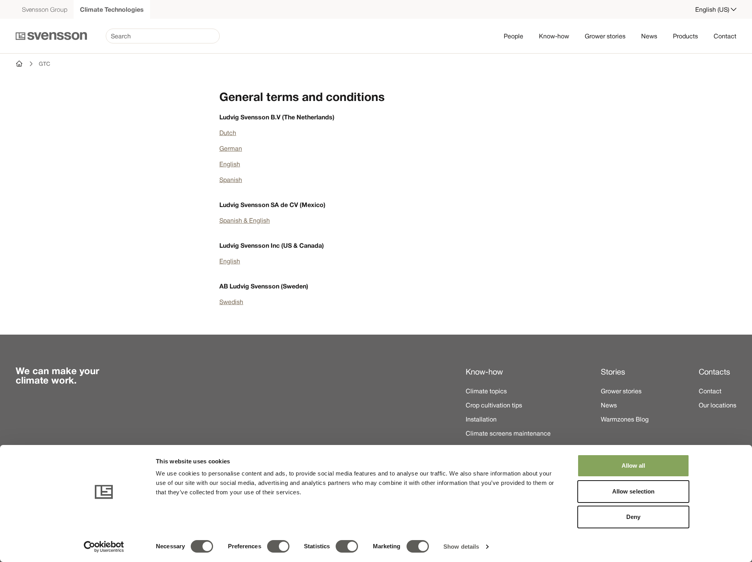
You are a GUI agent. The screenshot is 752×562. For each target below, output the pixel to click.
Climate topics (486, 391)
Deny (633, 516)
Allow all (633, 465)
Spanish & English (244, 220)
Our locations (717, 405)
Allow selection (633, 491)
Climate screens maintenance (508, 433)
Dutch (227, 133)
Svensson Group (44, 9)
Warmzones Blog (625, 419)
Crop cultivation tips (494, 405)
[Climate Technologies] (20, 64)
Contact (725, 36)
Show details (461, 546)
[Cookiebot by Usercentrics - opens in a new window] (104, 547)
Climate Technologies (112, 9)
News (649, 36)
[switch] (278, 546)
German (230, 148)
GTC (44, 64)
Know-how (554, 36)
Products (685, 36)
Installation (481, 419)
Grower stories (605, 36)
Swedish (231, 302)
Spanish (230, 180)
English (229, 164)
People (513, 36)
